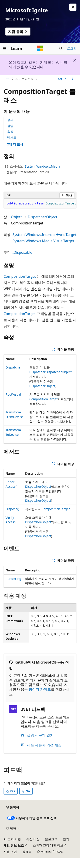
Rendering (13, 579)
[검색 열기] (60, 48)
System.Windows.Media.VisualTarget (43, 240)
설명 (10, 126)
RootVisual (13, 394)
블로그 (49, 839)
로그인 (71, 48)
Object (16, 216)
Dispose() (12, 509)
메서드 (11, 137)
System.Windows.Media (42, 166)
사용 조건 (10, 852)
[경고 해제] (72, 7)
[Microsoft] (40, 48)
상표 (25, 852)
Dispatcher (14, 367)
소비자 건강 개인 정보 (48, 845)
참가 (66, 839)
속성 (10, 131)
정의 (10, 120)
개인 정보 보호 (14, 845)
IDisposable (22, 252)
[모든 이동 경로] (7, 78)
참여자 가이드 (40, 689)
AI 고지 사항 (12, 839)
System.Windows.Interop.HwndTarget (44, 234)
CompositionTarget (20, 276)
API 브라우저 (25, 79)
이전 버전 (33, 839)
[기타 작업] (72, 78)
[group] (40, 203)
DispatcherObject (42, 216)
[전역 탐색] (4, 48)
